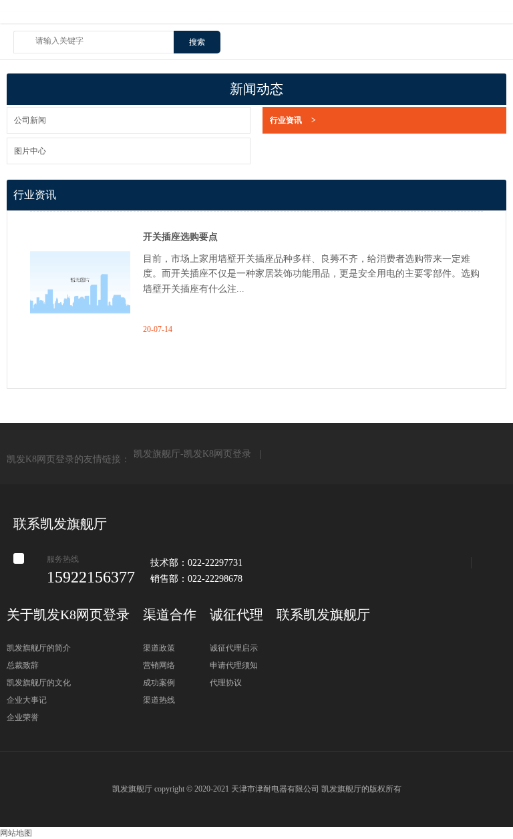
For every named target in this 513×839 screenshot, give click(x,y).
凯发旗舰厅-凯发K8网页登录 (256, 17)
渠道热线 (159, 700)
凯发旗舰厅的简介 (39, 648)
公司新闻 (30, 120)
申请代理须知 (234, 665)
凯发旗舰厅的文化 (39, 682)
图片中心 (30, 151)
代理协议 (226, 682)
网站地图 (16, 833)
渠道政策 (159, 648)
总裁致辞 (23, 665)
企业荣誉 (23, 717)
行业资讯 (293, 120)
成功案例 (159, 682)
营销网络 (159, 665)
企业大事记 (27, 700)
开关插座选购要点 (180, 237)
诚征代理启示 (234, 648)
